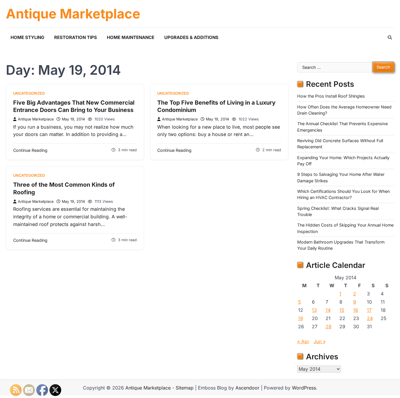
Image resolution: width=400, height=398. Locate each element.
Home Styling (27, 37)
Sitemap (185, 388)
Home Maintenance (130, 37)
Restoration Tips (75, 37)
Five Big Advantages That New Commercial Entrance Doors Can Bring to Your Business (73, 106)
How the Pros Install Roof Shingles (331, 95)
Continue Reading (30, 150)
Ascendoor (247, 388)
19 (300, 318)
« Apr (303, 341)
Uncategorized (29, 93)
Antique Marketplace (73, 14)
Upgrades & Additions (191, 37)
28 (328, 326)
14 (328, 310)
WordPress (304, 388)
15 (341, 310)
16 (355, 310)
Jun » (320, 341)
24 (370, 318)
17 (369, 310)
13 (314, 310)
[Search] (389, 37)
